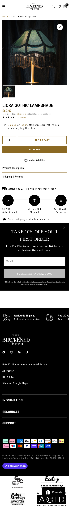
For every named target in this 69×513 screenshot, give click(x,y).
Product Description (13, 168)
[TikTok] (29, 352)
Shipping (21, 114)
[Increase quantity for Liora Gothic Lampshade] (13, 140)
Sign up (12, 125)
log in (24, 125)
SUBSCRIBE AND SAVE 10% (34, 273)
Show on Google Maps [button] (15, 383)
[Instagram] (13, 352)
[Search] (53, 6)
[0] (64, 6)
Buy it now (34, 149)
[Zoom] (60, 27)
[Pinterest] (21, 352)
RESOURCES (11, 412)
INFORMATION (12, 400)
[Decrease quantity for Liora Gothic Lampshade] (5, 140)
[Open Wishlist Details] (59, 6)
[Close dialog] (64, 227)
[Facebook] (5, 352)
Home (5, 16)
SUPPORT (9, 423)
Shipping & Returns (12, 176)
